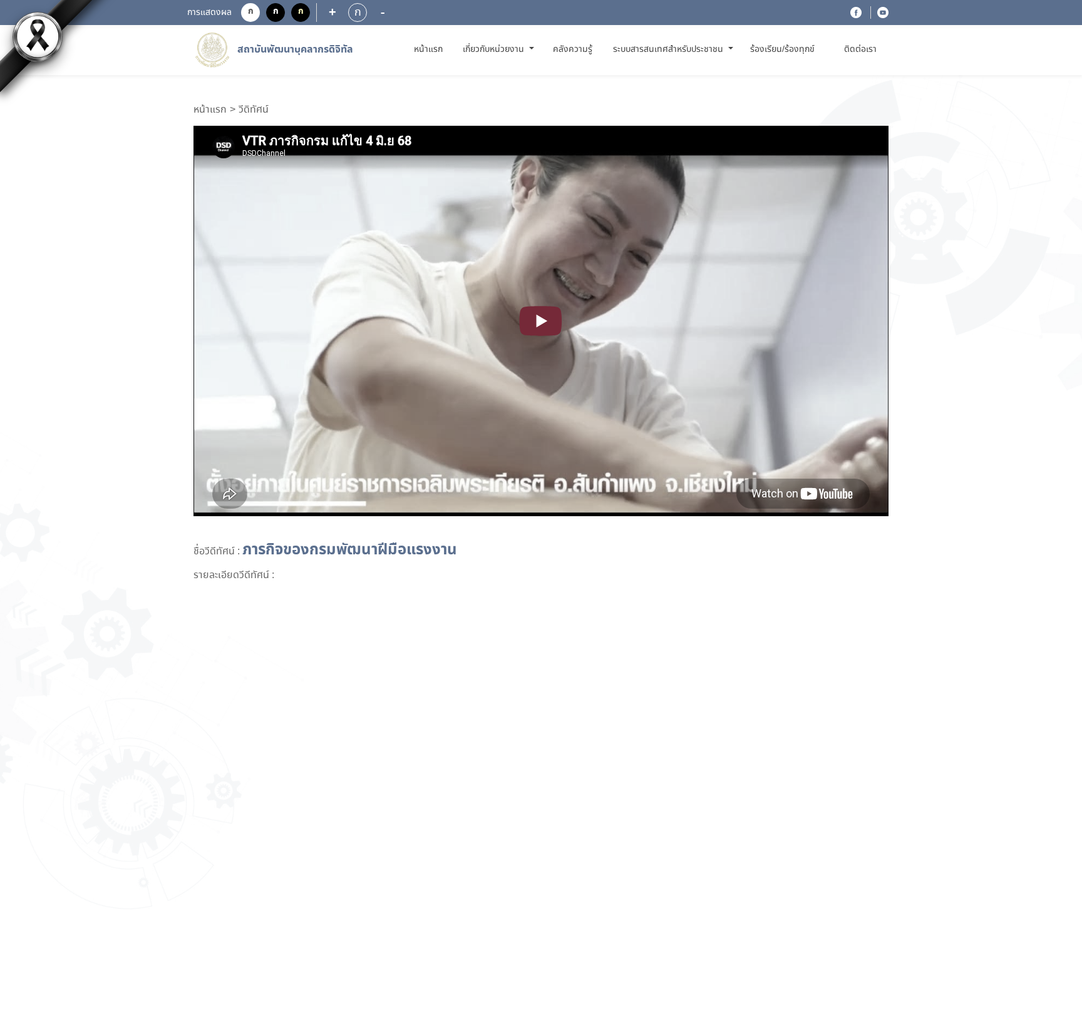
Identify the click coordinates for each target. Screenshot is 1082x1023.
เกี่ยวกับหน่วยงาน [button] (495, 49)
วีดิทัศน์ (254, 110)
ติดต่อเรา (860, 49)
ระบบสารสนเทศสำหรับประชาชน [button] (669, 49)
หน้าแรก (430, 49)
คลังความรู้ (572, 49)
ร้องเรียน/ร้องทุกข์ (782, 49)
